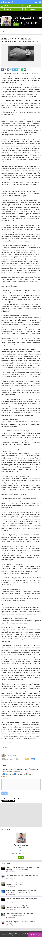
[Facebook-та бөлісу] (2, 69)
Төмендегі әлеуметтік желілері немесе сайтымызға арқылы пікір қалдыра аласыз (20, 770)
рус (12, 3)
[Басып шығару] (25, 69)
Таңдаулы (28, 6)
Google (30, 774)
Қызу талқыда (30, 9)
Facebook (8, 774)
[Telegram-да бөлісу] (13, 69)
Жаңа (6, 6)
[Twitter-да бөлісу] (16, 69)
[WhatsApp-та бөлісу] (22, 69)
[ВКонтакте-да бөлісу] (8, 69)
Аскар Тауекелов (10, 755)
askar (21, 847)
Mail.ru (7, 776)
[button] (33, 759)
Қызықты (7, 9)
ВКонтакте (19, 774)
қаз (12, 1)
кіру (37, 769)
